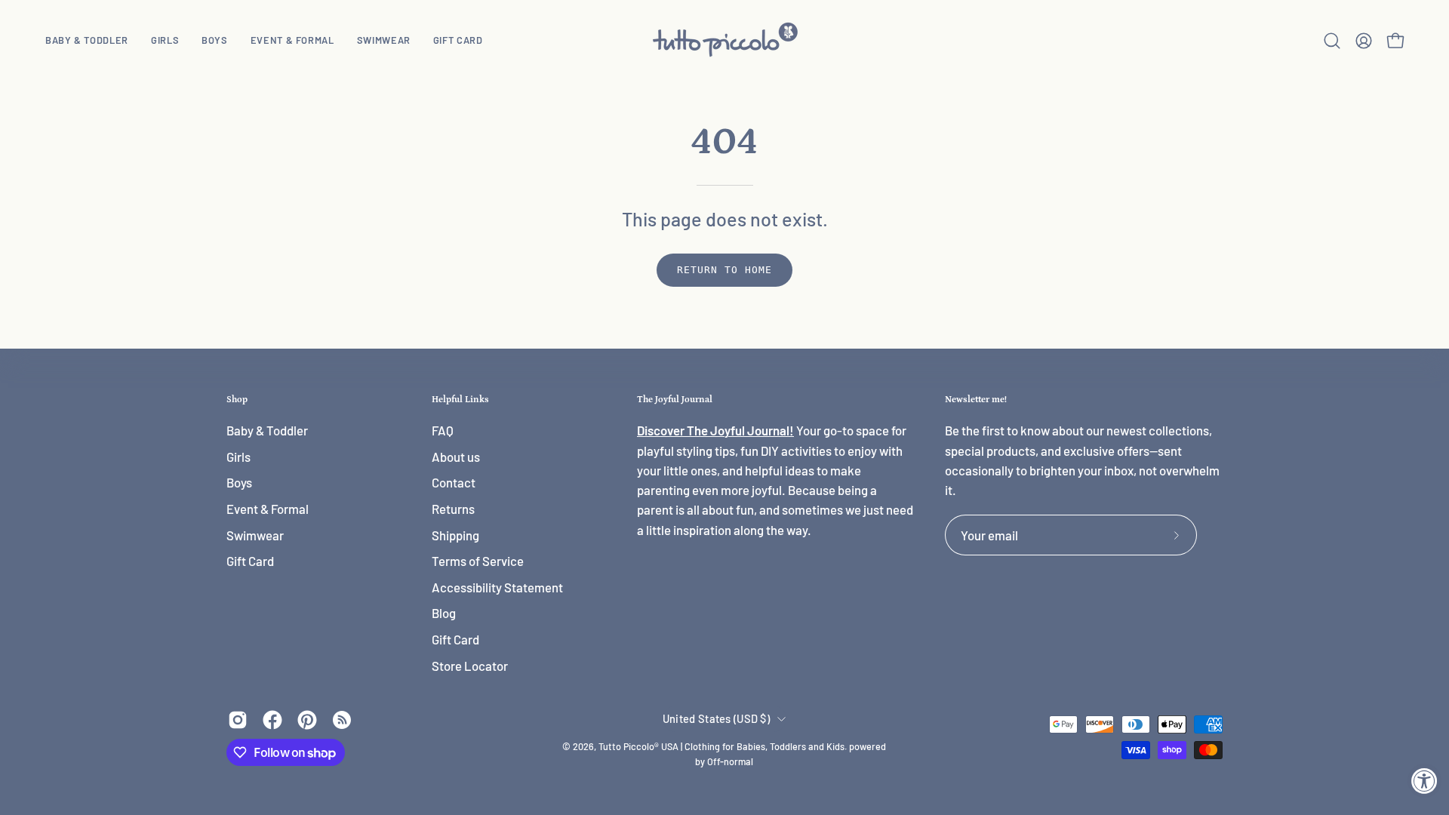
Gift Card (250, 561)
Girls (238, 456)
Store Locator (470, 665)
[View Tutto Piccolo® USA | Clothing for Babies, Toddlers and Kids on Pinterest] (307, 720)
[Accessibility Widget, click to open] (1424, 781)
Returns (453, 508)
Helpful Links (460, 399)
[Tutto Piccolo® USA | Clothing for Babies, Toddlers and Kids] (724, 40)
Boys (239, 483)
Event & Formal (267, 508)
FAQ (443, 430)
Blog (444, 613)
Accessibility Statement (497, 587)
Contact (453, 483)
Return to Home (724, 269)
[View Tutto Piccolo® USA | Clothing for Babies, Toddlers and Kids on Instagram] (237, 720)
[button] (165, 40)
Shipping (455, 535)
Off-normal (730, 761)
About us (456, 456)
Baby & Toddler (267, 430)
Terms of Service (478, 561)
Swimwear (255, 535)
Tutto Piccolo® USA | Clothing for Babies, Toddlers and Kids (721, 746)
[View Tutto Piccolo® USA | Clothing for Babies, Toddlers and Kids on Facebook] (272, 720)
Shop (237, 399)
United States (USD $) (716, 718)
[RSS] (342, 720)
